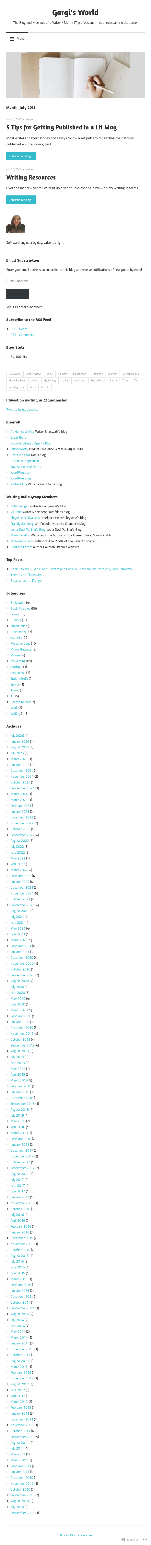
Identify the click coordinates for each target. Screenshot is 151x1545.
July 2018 (17, 1115)
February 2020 (20, 1016)
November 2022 (22, 823)
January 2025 (19, 764)
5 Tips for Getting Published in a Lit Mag (61, 127)
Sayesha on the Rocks (25, 466)
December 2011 (21, 1419)
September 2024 (22, 788)
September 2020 (22, 975)
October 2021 (20, 899)
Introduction (79, 374)
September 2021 (22, 905)
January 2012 (19, 1413)
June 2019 (17, 1062)
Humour (63, 374)
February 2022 (20, 875)
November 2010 (22, 1483)
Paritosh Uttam (21, 547)
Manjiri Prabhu (20, 535)
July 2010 (17, 1506)
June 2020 (17, 992)
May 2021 (17, 928)
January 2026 (19, 741)
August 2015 (19, 1255)
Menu (21, 38)
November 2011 (22, 1425)
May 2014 (17, 1331)
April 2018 (17, 1127)
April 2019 (17, 1074)
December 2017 (21, 1150)
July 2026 (17, 735)
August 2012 (19, 1384)
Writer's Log (18, 484)
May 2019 (17, 1068)
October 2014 (20, 1302)
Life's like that (20, 454)
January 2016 (19, 1232)
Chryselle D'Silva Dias (25, 517)
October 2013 (20, 1354)
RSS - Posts (19, 329)
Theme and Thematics (26, 574)
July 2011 (17, 1448)
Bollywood (15, 374)
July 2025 (17, 753)
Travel (125, 380)
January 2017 (19, 1197)
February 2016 (20, 1226)
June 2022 (17, 852)
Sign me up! (17, 294)
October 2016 (20, 1208)
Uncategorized (17, 387)
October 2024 (20, 782)
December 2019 (21, 1027)
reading (65, 380)
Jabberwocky (19, 449)
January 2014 (19, 1343)
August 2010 (19, 1501)
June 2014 (17, 1325)
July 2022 (17, 846)
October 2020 (20, 969)
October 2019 (20, 1039)
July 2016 (17, 1214)
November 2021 (22, 893)
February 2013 (20, 1372)
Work (33, 387)
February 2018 (20, 1138)
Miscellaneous (130, 374)
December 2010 (21, 1477)
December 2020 (21, 957)
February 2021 (20, 945)
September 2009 (22, 1512)
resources (80, 380)
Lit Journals (97, 374)
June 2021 (17, 922)
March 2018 (19, 1132)
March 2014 (19, 1337)
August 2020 (19, 980)
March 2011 (19, 1460)
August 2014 (19, 1314)
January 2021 (19, 951)
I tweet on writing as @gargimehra (36, 400)
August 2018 (19, 1109)
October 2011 (20, 1430)
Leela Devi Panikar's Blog (28, 529)
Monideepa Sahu (22, 541)
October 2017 (20, 1162)
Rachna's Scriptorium (24, 460)
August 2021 (19, 910)
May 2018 (17, 1121)
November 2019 (22, 1033)
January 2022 (19, 881)
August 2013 (19, 1360)
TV (135, 380)
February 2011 (20, 1466)
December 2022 (21, 817)
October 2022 (20, 829)
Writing (30, 119)
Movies (34, 380)
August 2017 (19, 1173)
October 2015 (20, 1249)
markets (113, 374)
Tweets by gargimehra (22, 409)
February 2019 (20, 1086)
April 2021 (17, 934)
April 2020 (17, 1004)
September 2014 (22, 1308)
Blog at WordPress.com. (75, 1535)
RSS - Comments (22, 334)
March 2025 (19, 759)
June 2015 (17, 1267)
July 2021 (17, 916)
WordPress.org (20, 478)
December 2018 (21, 1097)
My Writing (50, 380)
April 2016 (17, 1220)
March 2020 (19, 1010)
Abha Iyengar (19, 506)
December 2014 (21, 1296)
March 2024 (19, 793)
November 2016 (22, 1203)
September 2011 (22, 1436)
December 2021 (21, 887)
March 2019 (19, 1080)
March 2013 (19, 1366)
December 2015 (21, 1238)
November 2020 (22, 963)
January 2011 (19, 1471)
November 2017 (22, 1156)
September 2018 (22, 1103)
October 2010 (20, 1489)
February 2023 (20, 805)
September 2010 (22, 1495)
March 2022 (19, 869)
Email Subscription (22, 260)
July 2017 (17, 1179)
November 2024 (22, 776)
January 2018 (19, 1144)
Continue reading (20, 156)
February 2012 (20, 1407)
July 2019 (17, 1056)
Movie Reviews (17, 380)
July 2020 (17, 986)
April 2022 (17, 864)
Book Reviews (33, 374)
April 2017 (17, 1191)
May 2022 (17, 858)
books (49, 374)
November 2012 (22, 1378)
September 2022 (22, 835)
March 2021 (19, 940)
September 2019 (22, 1045)
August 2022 (19, 840)
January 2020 (19, 1022)
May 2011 (17, 1454)
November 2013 (22, 1349)
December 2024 (21, 770)
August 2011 (19, 1442)
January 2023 (19, 811)
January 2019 (19, 1092)
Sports (114, 380)
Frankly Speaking (22, 523)
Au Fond (16, 511)
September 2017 (22, 1167)
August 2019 (19, 1051)
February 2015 (20, 1284)
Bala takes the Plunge (26, 580)
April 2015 (17, 1273)
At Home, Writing (22, 431)
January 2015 (19, 1290)
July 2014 (17, 1319)
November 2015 (22, 1243)
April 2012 (17, 1395)
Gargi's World (75, 12)
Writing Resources (31, 177)
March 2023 (19, 799)
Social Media (98, 380)
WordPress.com (21, 472)
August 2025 (19, 747)
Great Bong (18, 437)
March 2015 (19, 1279)
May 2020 (17, 998)
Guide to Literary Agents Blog (31, 443)
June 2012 (17, 1390)
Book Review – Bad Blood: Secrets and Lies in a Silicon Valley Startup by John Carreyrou (71, 569)
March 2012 (19, 1401)
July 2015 (17, 1261)
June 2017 (17, 1185)
